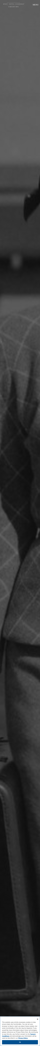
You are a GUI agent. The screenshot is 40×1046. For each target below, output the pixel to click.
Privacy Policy (23, 1038)
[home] (13, 5)
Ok (20, 1042)
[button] (36, 5)
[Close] (37, 1019)
